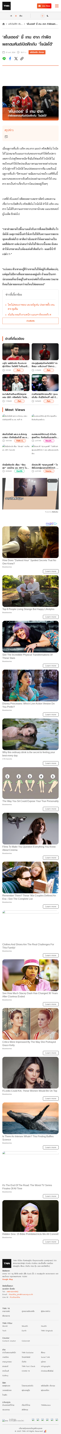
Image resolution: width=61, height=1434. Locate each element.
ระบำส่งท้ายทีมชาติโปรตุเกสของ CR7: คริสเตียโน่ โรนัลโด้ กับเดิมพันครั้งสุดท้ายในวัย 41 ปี (15, 396)
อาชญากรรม (7, 1361)
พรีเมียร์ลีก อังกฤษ (37, 52)
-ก (11, 15)
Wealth (25, 1326)
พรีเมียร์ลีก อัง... (15, 24)
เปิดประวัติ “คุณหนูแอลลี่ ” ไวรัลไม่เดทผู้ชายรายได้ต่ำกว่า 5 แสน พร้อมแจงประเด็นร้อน (45, 466)
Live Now (46, 5)
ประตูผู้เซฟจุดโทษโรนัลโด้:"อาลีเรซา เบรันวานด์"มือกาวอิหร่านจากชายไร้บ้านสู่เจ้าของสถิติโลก (45, 365)
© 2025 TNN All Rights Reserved (29, 1431)
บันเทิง (24, 1361)
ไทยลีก (4, 1394)
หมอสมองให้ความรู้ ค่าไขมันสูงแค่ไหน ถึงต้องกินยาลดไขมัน (44, 436)
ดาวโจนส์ (5, 1370)
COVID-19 (26, 1370)
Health (44, 1326)
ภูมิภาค (43, 1361)
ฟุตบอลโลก (45, 1390)
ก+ (21, 15)
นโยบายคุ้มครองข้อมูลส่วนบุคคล (30, 1428)
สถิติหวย (25, 1409)
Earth (19, 471)
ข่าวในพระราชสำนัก (9, 1352)
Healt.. (48, 440)
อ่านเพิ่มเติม (31, 320)
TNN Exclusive (27, 1352)
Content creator (9, 1340)
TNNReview (46, 1405)
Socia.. (48, 471)
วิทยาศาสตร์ (26, 1357)
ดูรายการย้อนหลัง (28, 1311)
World (4, 1326)
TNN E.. (20, 440)
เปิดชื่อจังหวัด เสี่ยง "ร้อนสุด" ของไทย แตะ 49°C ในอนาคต (14, 466)
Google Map (7, 1279)
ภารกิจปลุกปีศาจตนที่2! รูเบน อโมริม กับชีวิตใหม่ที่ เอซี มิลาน (45, 396)
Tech (4, 1330)
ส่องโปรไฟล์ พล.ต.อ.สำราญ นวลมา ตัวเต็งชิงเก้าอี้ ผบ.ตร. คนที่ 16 (15, 436)
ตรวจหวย (6, 1409)
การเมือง (5, 1357)
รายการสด (6, 1311)
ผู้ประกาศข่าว (45, 1311)
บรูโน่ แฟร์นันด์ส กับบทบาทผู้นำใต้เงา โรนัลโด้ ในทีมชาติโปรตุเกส (14, 365)
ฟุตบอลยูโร (26, 1390)
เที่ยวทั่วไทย (26, 1405)
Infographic (45, 1366)
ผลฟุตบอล (6, 1385)
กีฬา (18, 370)
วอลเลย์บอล (6, 1390)
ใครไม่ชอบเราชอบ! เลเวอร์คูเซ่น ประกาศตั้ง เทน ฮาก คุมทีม (31, 306)
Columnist (26, 1340)
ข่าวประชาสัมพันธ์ (47, 1370)
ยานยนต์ (5, 1366)
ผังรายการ (6, 1315)
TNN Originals (47, 1330)
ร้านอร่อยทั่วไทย (8, 1405)
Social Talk (45, 1357)
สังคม (43, 1352)
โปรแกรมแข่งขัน (27, 1385)
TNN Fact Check (28, 1366)
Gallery (5, 1375)
